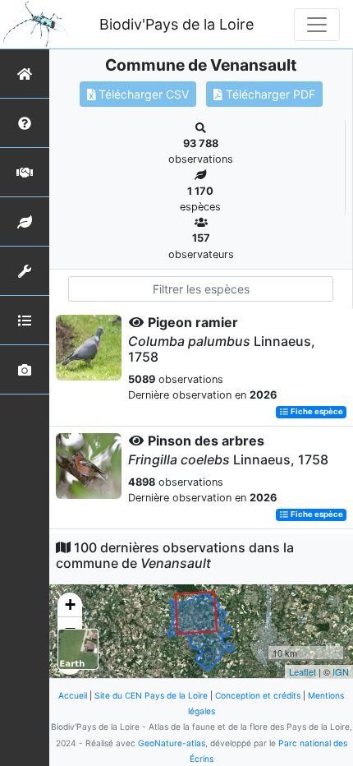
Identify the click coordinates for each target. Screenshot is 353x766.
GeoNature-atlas (171, 743)
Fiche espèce (316, 412)
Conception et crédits (257, 695)
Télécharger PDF (268, 94)
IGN (340, 671)
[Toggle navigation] (317, 24)
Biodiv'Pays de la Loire (176, 24)
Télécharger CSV (142, 94)
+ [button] (70, 604)
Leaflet (302, 671)
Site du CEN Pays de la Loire (151, 695)
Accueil (72, 695)
